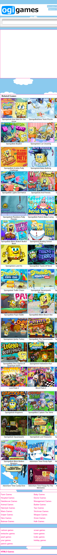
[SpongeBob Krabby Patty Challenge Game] (14, 157)
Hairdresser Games (9, 501)
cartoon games (7, 530)
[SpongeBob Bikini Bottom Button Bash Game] (14, 230)
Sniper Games (7, 515)
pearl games (6, 537)
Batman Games (7, 521)
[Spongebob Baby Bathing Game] (41, 157)
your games (6, 540)
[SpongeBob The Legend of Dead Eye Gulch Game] (14, 352)
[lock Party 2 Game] (14, 377)
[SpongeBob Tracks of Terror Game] (41, 254)
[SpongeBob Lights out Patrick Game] (14, 181)
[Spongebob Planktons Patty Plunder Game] (14, 206)
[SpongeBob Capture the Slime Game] (41, 401)
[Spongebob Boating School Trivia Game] (41, 230)
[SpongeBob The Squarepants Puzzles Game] (41, 328)
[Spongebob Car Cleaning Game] (41, 132)
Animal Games (7, 505)
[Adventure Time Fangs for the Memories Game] (41, 474)
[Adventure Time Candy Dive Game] (14, 474)
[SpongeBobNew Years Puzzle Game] (41, 108)
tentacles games (8, 533)
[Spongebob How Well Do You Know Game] (14, 108)
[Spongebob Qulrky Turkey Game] (14, 328)
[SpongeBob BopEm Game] (14, 132)
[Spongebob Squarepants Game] (14, 425)
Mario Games (6, 511)
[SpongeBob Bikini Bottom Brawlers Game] (14, 450)
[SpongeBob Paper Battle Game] (14, 303)
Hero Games (6, 518)
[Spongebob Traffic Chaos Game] (14, 279)
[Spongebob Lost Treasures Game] (41, 425)
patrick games (7, 544)
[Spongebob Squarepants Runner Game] (41, 279)
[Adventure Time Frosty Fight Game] (41, 450)
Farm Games (6, 494)
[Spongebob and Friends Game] (41, 181)
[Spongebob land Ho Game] (14, 254)
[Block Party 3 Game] (41, 377)
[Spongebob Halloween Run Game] (41, 352)
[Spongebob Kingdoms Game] (14, 401)
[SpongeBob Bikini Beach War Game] (41, 303)
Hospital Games (7, 498)
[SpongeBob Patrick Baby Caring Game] (41, 206)
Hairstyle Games (8, 508)
